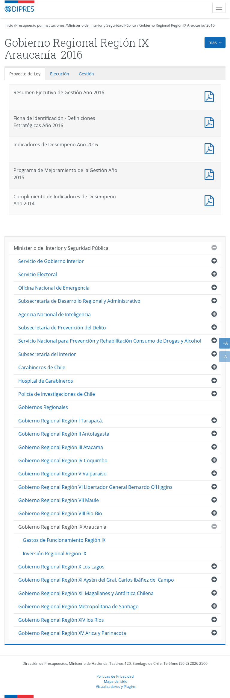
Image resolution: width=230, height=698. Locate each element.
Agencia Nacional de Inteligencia (54, 314)
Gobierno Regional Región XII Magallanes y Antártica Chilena (86, 593)
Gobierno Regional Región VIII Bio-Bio (60, 513)
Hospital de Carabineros (45, 381)
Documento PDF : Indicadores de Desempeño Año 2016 (211, 148)
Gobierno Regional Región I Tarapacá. (60, 420)
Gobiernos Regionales (43, 407)
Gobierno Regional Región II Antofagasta (63, 434)
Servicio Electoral (37, 274)
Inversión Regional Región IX (54, 553)
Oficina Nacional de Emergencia (54, 288)
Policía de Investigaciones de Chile (56, 394)
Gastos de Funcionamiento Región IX (64, 540)
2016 (210, 25)
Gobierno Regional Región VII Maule (58, 500)
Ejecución (59, 74)
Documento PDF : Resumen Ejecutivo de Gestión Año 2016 (211, 96)
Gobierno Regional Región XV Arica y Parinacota (72, 633)
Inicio (8, 25)
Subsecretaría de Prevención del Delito (62, 327)
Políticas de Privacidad (115, 676)
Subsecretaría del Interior (47, 354)
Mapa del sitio (115, 681)
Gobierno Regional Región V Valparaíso (62, 473)
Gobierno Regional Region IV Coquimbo (63, 460)
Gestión (86, 74)
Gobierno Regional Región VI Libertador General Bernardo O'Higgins (95, 487)
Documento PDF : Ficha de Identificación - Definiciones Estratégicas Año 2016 (211, 121)
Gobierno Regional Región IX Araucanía (171, 25)
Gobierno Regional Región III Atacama (60, 447)
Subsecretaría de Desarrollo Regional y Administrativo (79, 301)
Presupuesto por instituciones (40, 25)
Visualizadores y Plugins (116, 686)
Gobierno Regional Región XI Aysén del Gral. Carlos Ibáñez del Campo (96, 580)
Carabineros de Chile (41, 367)
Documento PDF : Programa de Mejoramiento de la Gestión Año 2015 (211, 173)
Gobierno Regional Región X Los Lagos (61, 566)
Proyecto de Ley (24, 74)
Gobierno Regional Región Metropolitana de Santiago (78, 606)
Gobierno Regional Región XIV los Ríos (61, 620)
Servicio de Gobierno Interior (51, 261)
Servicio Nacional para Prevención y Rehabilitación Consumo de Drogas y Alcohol (109, 340)
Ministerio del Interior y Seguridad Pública (101, 25)
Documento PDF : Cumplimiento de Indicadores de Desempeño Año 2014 (211, 200)
